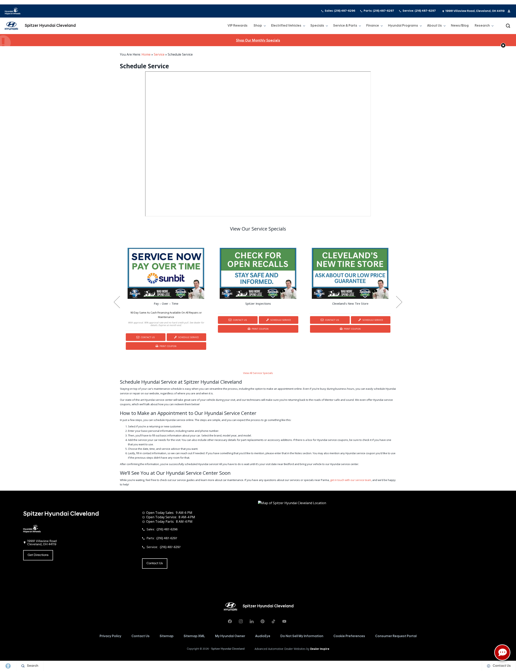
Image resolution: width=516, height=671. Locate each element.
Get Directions (38, 555)
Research (482, 26)
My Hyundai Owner (230, 636)
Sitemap (167, 636)
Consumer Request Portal (396, 636)
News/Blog (460, 25)
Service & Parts (345, 25)
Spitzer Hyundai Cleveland (227, 648)
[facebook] (229, 621)
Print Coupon (168, 347)
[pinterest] (262, 621)
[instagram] (240, 621)
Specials (317, 25)
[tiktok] (273, 621)
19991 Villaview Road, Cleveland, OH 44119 (475, 11)
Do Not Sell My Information (301, 636)
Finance (372, 25)
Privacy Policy (110, 636)
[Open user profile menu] (509, 11)
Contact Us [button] (155, 563)
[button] (508, 26)
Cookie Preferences (349, 636)
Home (146, 54)
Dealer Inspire (319, 649)
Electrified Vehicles (286, 25)
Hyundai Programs (403, 26)
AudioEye (262, 636)
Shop (258, 25)
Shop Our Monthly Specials (258, 41)
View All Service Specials (258, 373)
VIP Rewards (238, 25)
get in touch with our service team (350, 480)
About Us (434, 25)
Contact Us (147, 337)
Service (159, 54)
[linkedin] (251, 621)
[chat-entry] (502, 652)
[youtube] (284, 621)
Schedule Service (188, 337)
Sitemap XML (194, 636)
